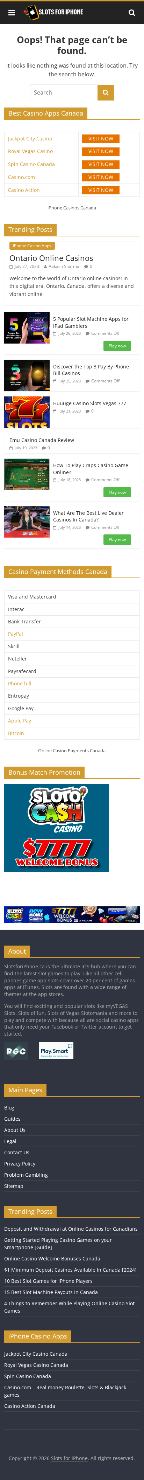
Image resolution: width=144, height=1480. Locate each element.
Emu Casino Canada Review (41, 440)
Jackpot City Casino (30, 138)
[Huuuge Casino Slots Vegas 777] (27, 400)
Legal (10, 1141)
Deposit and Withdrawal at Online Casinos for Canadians (71, 1228)
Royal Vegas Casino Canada (36, 1365)
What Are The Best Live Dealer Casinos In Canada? (88, 516)
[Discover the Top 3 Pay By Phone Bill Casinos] (27, 363)
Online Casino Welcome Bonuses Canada (52, 1258)
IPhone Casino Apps (32, 246)
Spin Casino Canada (31, 164)
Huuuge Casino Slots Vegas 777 (89, 403)
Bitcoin (16, 733)
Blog (9, 1107)
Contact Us (16, 1152)
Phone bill (19, 683)
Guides (12, 1118)
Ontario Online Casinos (51, 258)
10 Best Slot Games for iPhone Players (48, 1281)
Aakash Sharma (64, 266)
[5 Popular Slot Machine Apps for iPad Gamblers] (27, 315)
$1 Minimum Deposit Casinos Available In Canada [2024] (70, 1269)
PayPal (15, 633)
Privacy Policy (19, 1163)
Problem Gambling (26, 1174)
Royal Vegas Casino (30, 151)
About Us (15, 1130)
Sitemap (13, 1186)
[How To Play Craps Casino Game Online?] (27, 462)
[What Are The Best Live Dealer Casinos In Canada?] (27, 509)
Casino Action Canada (29, 1406)
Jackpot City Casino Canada (35, 1353)
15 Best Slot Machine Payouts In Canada (51, 1292)
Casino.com (21, 177)
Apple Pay (19, 720)
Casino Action (24, 190)
